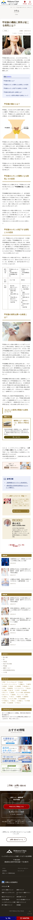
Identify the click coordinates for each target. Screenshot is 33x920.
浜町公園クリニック (21, 896)
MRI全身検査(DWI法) (9, 670)
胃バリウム (6, 694)
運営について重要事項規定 (8, 873)
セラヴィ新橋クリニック (7, 889)
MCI (4, 688)
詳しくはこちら (16, 437)
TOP (11, 7)
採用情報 (4, 870)
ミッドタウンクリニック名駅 (8, 902)
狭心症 (29, 688)
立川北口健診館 (5, 899)
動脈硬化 (10, 688)
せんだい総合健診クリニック (23, 899)
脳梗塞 (19, 696)
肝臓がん (20, 700)
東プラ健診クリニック (7, 904)
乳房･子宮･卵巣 (7, 663)
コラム (14, 7)
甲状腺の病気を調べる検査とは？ (13, 92)
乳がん (5, 698)
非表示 (9, 76)
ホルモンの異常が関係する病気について (17, 95)
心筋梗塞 (18, 686)
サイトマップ (21, 870)
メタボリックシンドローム (10, 684)
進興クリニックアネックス (8, 892)
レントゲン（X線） (23, 694)
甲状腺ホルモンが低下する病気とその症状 (15, 88)
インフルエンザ (12, 682)
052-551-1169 (17, 811)
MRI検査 (25, 690)
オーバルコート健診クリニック (23, 893)
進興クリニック (20, 889)
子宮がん (18, 702)
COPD (17, 690)
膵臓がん (22, 684)
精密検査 (26, 696)
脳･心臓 (5, 657)
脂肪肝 (12, 692)
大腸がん (5, 696)
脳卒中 (29, 684)
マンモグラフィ (20, 688)
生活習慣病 (22, 698)
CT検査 (28, 700)
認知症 (11, 686)
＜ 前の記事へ (11, 545)
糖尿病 (15, 33)
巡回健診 (19, 904)
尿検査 (5, 686)
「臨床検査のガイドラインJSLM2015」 (17, 482)
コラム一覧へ (21, 545)
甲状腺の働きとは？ (9, 80)
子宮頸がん (6, 700)
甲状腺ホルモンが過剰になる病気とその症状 (16, 84)
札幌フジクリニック (21, 902)
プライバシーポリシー (23, 868)
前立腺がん (27, 686)
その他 (5, 672)
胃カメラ (5, 692)
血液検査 (21, 33)
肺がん (13, 700)
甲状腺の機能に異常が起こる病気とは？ (24, 7)
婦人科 (11, 690)
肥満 (4, 702)
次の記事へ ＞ (16, 546)
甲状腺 (5, 30)
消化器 (5, 661)
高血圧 (21, 682)
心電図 (5, 690)
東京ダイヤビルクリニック (8, 896)
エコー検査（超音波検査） (24, 692)
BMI (4, 682)
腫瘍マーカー (7, 668)
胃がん (12, 696)
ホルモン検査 (28, 33)
